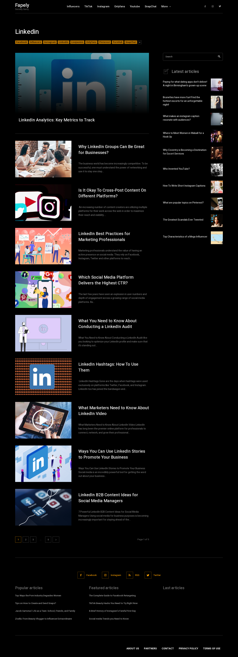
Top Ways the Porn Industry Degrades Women (38, 595)
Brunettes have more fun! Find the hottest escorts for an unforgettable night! (182, 101)
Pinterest (104, 42)
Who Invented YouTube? (176, 169)
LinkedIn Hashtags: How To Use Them (108, 367)
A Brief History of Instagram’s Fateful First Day (112, 611)
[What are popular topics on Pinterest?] (217, 204)
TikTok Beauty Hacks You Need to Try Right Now (113, 603)
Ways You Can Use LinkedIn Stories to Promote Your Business (111, 454)
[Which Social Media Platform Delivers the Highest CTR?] (43, 289)
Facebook (21, 42)
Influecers (35, 42)
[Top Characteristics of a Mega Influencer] (217, 237)
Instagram (50, 42)
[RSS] (129, 575)
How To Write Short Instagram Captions (184, 186)
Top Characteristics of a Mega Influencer (185, 237)
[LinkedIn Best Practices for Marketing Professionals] (43, 246)
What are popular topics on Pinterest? (183, 203)
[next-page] (56, 540)
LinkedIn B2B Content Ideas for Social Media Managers (108, 498)
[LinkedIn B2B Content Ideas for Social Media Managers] (43, 507)
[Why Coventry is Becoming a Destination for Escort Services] (217, 153)
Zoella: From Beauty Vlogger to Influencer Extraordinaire (43, 618)
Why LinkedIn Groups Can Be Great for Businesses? (111, 150)
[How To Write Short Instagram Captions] (217, 187)
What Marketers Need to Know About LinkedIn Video (113, 411)
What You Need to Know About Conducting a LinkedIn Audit (107, 324)
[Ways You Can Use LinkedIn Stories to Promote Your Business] (43, 463)
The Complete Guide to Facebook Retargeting (112, 595)
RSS (137, 575)
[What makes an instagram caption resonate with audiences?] (217, 119)
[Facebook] (205, 6)
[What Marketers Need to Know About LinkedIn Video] (43, 420)
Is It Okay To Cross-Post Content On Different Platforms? (112, 193)
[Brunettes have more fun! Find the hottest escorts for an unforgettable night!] (217, 102)
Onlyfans (91, 42)
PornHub (117, 42)
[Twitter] (220, 6)
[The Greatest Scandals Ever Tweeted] (217, 220)
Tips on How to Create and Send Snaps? (35, 603)
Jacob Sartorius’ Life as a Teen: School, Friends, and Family (45, 611)
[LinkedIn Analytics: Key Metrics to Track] (82, 89)
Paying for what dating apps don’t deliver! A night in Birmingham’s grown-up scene (185, 83)
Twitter (157, 575)
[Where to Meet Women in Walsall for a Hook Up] (217, 136)
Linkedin (63, 42)
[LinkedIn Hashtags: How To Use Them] (43, 376)
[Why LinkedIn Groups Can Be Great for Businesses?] (43, 159)
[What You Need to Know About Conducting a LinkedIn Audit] (43, 333)
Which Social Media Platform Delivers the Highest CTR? (106, 280)
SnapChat (130, 42)
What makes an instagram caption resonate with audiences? (181, 118)
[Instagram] (213, 6)
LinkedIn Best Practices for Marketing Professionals (104, 237)
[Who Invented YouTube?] (217, 170)
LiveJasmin (77, 42)
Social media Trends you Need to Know (109, 618)
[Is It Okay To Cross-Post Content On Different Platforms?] (43, 202)
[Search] (219, 57)
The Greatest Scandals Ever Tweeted (183, 220)
